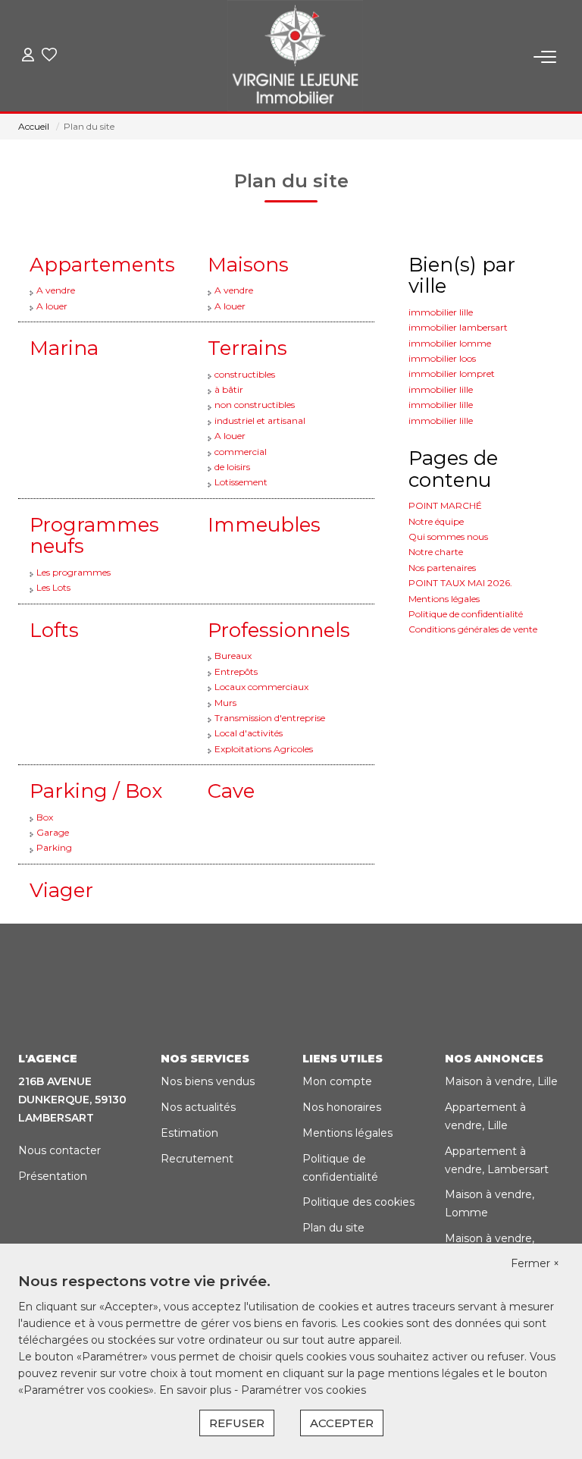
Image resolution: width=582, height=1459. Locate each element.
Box (44, 817)
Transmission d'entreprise (269, 717)
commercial (240, 451)
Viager (61, 890)
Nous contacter (59, 1150)
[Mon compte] (28, 56)
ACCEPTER (342, 1423)
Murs (225, 702)
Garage (52, 832)
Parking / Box (96, 791)
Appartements (102, 265)
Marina (64, 348)
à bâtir (228, 389)
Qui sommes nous (448, 536)
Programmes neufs (94, 536)
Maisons (248, 265)
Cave (231, 791)
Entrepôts (236, 671)
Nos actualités (198, 1107)
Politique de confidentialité (465, 614)
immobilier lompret (451, 373)
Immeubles (264, 525)
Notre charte (435, 551)
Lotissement (241, 482)
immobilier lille (440, 312)
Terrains (247, 348)
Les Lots (53, 587)
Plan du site (333, 1228)
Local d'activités (248, 733)
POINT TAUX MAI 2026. (460, 582)
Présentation (52, 1176)
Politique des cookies (358, 1202)
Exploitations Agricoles (263, 749)
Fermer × (535, 1263)
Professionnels (279, 630)
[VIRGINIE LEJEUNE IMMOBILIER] (295, 57)
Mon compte (337, 1081)
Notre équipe (436, 521)
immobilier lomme (449, 343)
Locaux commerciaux (261, 686)
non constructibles (254, 404)
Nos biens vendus (208, 1081)
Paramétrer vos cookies (303, 1390)
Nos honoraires (341, 1107)
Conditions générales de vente (472, 629)
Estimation (189, 1133)
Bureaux (233, 655)
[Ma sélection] (49, 56)
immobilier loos (442, 358)
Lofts (54, 630)
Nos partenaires (442, 567)
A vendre (55, 290)
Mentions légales (444, 598)
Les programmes (73, 572)
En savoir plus (196, 1390)
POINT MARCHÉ (445, 505)
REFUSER (236, 1423)
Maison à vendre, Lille (501, 1081)
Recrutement (197, 1159)
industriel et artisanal (259, 420)
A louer (51, 306)
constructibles (244, 374)
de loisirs (232, 466)
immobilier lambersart (458, 327)
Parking (54, 847)
